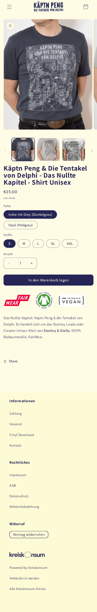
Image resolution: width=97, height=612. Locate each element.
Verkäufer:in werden (24, 578)
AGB (12, 485)
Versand (15, 424)
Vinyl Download (21, 435)
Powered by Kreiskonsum (28, 568)
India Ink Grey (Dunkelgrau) (30, 214)
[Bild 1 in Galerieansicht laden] (23, 149)
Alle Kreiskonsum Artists (27, 589)
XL (53, 243)
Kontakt (15, 445)
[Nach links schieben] (5, 150)
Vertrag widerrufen (29, 534)
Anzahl (8, 254)
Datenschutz (19, 496)
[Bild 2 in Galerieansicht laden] (48, 149)
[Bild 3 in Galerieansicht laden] (73, 149)
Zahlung (15, 413)
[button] (9, 7)
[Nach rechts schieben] (92, 150)
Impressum (17, 475)
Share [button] (13, 361)
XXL (70, 243)
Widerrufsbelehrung (24, 507)
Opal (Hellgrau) (20, 225)
